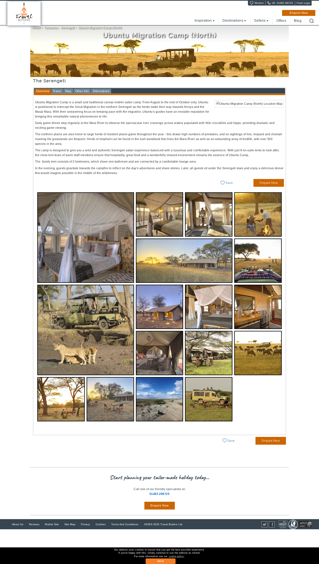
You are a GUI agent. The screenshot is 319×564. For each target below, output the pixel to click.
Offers (281, 20)
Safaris (260, 20)
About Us (17, 524)
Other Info (82, 91)
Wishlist (259, 3)
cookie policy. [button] (177, 556)
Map (68, 91)
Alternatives (101, 91)
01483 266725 (285, 3)
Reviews (34, 524)
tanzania (50, 27)
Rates (57, 91)
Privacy (85, 524)
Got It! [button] (160, 561)
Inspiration (203, 20)
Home (36, 27)
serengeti (67, 27)
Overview (42, 91)
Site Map (70, 524)
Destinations (232, 20)
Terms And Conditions (124, 524)
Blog (297, 20)
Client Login (303, 3)
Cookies (101, 524)
